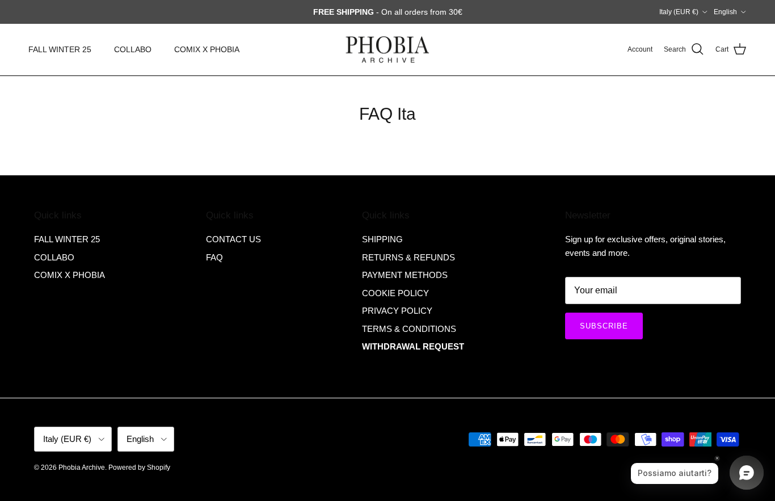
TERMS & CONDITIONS (409, 329)
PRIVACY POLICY (397, 310)
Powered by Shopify (139, 467)
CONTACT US (233, 239)
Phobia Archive (81, 467)
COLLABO (132, 49)
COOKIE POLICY (395, 293)
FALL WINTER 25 (59, 49)
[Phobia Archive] (387, 49)
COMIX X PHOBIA (206, 49)
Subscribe (604, 326)
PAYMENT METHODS (405, 275)
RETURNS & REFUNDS (408, 257)
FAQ (214, 257)
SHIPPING (382, 239)
